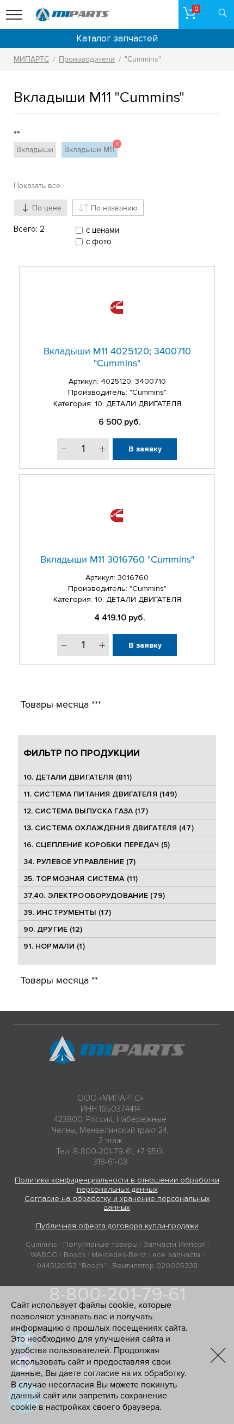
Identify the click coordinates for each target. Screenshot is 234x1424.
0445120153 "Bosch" (71, 1265)
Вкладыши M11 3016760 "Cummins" (117, 559)
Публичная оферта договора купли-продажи (117, 1225)
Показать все (37, 185)
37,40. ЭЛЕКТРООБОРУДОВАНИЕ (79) (94, 895)
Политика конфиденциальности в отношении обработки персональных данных (117, 1184)
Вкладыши (34, 149)
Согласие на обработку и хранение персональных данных (117, 1203)
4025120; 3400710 (133, 381)
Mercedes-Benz (118, 1254)
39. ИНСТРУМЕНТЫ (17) (67, 912)
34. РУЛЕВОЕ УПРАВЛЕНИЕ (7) (79, 861)
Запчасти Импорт (174, 1244)
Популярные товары (100, 1244)
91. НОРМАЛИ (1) (54, 946)
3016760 (133, 577)
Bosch (74, 1254)
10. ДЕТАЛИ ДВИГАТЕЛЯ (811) (77, 777)
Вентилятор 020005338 (155, 1265)
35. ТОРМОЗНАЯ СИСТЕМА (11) (80, 878)
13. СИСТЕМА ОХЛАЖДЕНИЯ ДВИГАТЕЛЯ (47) (108, 827)
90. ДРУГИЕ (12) (52, 929)
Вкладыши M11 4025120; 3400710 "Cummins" (117, 357)
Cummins (41, 1244)
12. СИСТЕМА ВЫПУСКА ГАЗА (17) (85, 811)
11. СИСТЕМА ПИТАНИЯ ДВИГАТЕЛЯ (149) (100, 794)
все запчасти (176, 1254)
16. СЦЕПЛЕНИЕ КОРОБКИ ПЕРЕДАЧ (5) (96, 844)
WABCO (44, 1254)
